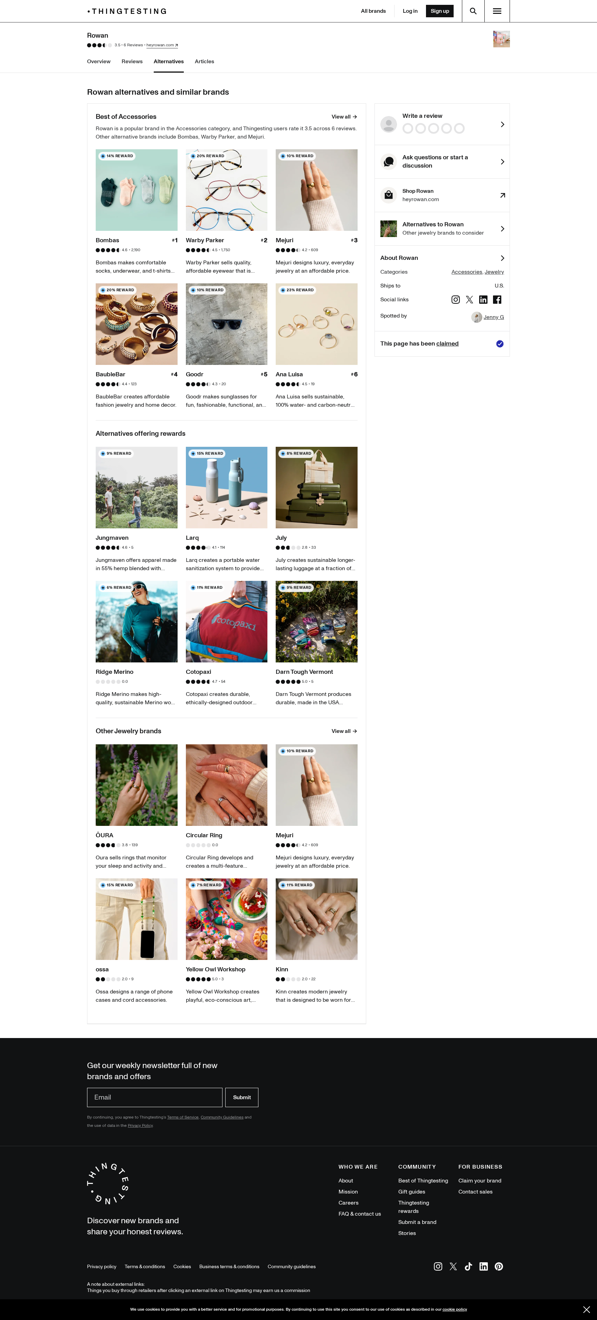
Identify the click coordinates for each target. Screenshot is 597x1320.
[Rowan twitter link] (469, 300)
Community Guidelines (222, 1117)
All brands (373, 11)
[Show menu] (497, 11)
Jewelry (494, 272)
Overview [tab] (99, 61)
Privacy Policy (140, 1126)
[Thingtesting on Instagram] (438, 1267)
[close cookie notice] (586, 1309)
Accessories (467, 272)
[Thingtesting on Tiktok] (468, 1267)
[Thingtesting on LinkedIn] (484, 1267)
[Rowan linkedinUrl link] (483, 300)
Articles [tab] (204, 61)
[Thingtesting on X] (453, 1267)
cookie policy (455, 1309)
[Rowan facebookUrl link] (497, 300)
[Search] (473, 11)
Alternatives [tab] (169, 61)
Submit (242, 1097)
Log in (410, 11)
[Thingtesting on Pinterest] (499, 1267)
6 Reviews (133, 45)
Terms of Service (183, 1117)
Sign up (440, 11)
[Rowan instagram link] (456, 300)
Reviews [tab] (132, 61)
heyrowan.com (160, 45)
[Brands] (128, 11)
